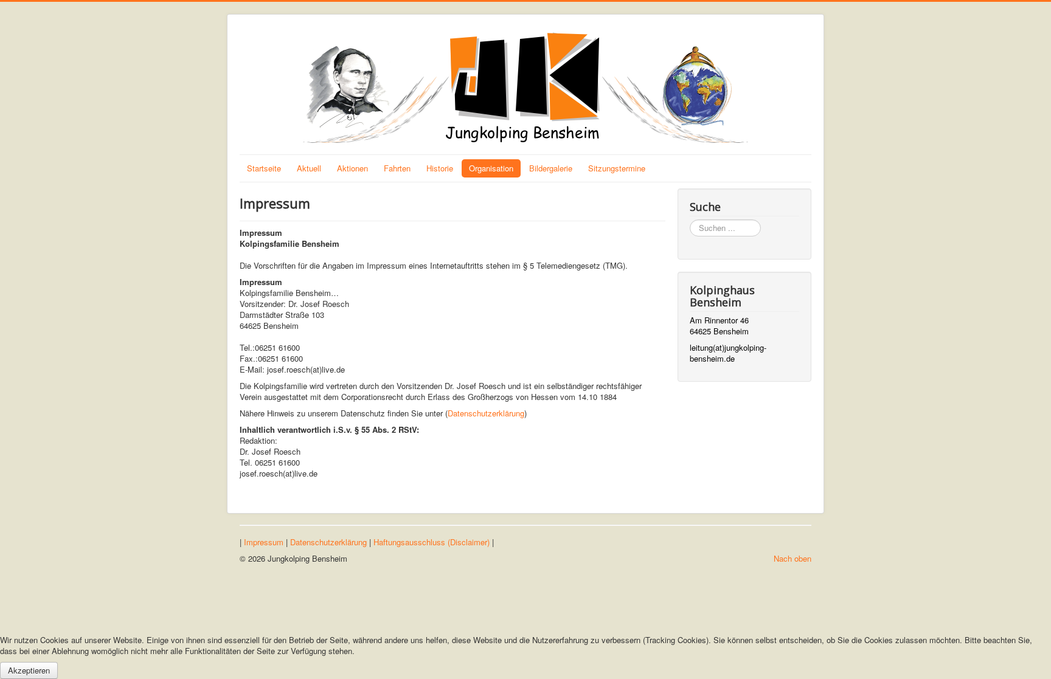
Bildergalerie (550, 168)
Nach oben (792, 558)
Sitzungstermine (616, 168)
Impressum (263, 542)
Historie (439, 168)
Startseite (264, 168)
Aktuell (309, 168)
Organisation (491, 168)
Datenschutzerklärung (486, 413)
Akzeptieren (29, 670)
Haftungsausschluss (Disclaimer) (431, 542)
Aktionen (352, 168)
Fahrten (397, 168)
